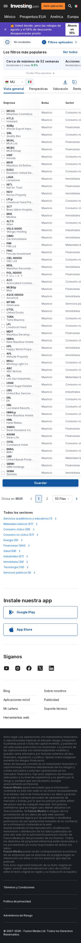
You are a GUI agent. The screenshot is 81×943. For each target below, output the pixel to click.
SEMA (11, 473)
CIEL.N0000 (14, 260)
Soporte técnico (55, 708)
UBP (20, 458)
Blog (6, 691)
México (9, 17)
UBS (20, 392)
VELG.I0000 (16, 230)
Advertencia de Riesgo (18, 915)
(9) (17, 572)
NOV (16, 193)
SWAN (18, 429)
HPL (20, 348)
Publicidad (51, 700)
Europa (73, 17)
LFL (16, 326)
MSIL (20, 267)
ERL (8, 399)
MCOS (19, 113)
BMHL (10, 451)
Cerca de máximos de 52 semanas (32, 61)
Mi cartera (10, 708)
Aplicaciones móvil (16, 700)
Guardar (40, 483)
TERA (15, 318)
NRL (20, 407)
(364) (14, 545)
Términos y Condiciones (19, 887)
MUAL (11, 142)
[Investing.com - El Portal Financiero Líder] (25, 6)
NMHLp (19, 414)
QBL (13, 135)
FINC (18, 252)
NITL (14, 186)
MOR (20, 164)
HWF (11, 157)
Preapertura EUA (33, 17)
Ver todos (70, 52)
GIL (20, 377)
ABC (14, 370)
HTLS (11, 120)
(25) (10, 540)
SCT (20, 208)
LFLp (20, 201)
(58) (9, 551)
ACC (20, 282)
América (56, 17)
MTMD (12, 304)
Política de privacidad (17, 901)
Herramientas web (16, 717)
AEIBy (20, 127)
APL (17, 355)
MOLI (17, 363)
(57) (18, 524)
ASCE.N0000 (14, 296)
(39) (13, 561)
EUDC (20, 171)
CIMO (16, 238)
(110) (13, 567)
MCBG (13, 149)
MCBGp (11, 289)
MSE (11, 216)
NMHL (19, 340)
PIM (11, 245)
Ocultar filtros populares (38, 73)
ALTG (10, 223)
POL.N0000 (14, 274)
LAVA (13, 179)
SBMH (15, 465)
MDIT (20, 333)
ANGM (12, 436)
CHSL (17, 443)
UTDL (15, 311)
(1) (27, 518)
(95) (16, 529)
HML (14, 421)
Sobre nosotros (55, 691)
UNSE (19, 385)
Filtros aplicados (58, 42)
